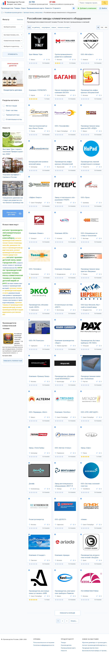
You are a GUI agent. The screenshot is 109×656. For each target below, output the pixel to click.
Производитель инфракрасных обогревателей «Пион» (64, 163)
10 (49, 59)
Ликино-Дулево (62, 346)
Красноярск (35, 274)
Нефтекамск (35, 310)
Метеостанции (11, 106)
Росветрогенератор (36, 519)
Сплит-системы (11, 110)
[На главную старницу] (2, 12)
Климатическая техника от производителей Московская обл (12, 265)
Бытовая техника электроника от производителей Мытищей (12, 286)
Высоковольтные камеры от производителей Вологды (95, 650)
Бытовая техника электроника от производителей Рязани (12, 300)
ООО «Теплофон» (35, 269)
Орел (84, 560)
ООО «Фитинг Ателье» (63, 448)
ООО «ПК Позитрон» (36, 341)
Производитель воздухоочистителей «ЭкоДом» (90, 556)
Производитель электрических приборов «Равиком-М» (65, 592)
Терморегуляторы (12, 115)
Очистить (20, 19)
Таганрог (34, 238)
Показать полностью (13, 361)
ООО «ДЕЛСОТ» (60, 519)
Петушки (86, 346)
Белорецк (34, 167)
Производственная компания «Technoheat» (91, 377)
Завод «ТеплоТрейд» (36, 448)
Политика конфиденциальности (43, 645)
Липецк (59, 489)
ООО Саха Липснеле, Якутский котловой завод (90, 306)
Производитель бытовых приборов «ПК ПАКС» (90, 342)
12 (75, 59)
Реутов (85, 381)
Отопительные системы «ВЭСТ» (64, 306)
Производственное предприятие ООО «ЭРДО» (90, 127)
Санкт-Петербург (62, 131)
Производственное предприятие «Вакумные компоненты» (90, 270)
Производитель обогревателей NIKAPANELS (65, 377)
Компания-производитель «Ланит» (64, 342)
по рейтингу (36, 27)
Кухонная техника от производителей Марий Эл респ (12, 290)
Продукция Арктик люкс (90, 648)
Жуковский (60, 167)
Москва (59, 59)
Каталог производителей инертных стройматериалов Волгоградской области (95, 645)
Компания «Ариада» (62, 555)
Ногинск (59, 238)
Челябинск (86, 489)
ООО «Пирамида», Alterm (38, 412)
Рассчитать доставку (11, 213)
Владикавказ (61, 274)
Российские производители (13, 12)
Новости (48, 8)
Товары (17, 8)
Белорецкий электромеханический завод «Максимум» (39, 163)
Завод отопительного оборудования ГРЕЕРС (65, 199)
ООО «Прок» (85, 197)
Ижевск (85, 59)
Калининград (35, 489)
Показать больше (67, 613)
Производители (7, 8)
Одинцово (34, 346)
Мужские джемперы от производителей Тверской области (95, 642)
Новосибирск (61, 95)
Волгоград (60, 310)
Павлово (34, 560)
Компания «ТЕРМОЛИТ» (38, 90)
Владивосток (87, 310)
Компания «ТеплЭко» (63, 412)
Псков (33, 131)
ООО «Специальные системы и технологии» (89, 234)
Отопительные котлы (14, 119)
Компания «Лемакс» (36, 233)
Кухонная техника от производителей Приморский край (12, 305)
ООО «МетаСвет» (87, 54)
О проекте (57, 8)
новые (54, 27)
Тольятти (86, 167)
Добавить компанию (88, 8)
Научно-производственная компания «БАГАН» (65, 91)
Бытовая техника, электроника (33, 12)
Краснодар (60, 381)
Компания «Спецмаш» (63, 269)
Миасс (33, 59)
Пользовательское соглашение (43, 642)
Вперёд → (74, 621)
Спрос (23, 8)
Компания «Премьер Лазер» (39, 376)
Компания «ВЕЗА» (61, 233)
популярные (46, 27)
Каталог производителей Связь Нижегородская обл (12, 260)
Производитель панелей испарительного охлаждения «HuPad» (90, 163)
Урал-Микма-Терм (35, 54)
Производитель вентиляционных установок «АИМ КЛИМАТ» (39, 592)
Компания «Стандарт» (37, 555)
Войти (104, 8)
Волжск (85, 95)
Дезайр (31, 484)
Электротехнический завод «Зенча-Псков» (38, 127)
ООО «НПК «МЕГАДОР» (89, 412)
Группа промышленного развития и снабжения (63, 55)
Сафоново (60, 524)
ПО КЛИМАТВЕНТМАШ (89, 591)
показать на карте (64, 27)
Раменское (60, 453)
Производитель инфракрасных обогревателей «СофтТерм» (90, 91)
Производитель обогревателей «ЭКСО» (39, 306)
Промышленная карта (35, 8)
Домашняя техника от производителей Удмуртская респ (12, 247)
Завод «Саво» (86, 448)
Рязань (85, 274)
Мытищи (85, 238)
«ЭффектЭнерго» (35, 197)
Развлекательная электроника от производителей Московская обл (12, 295)
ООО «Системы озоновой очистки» (90, 485)
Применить (13, 54)
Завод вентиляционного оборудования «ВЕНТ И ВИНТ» (64, 485)
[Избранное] (74, 8)
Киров (33, 95)
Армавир (86, 202)
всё (29, 27)
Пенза (85, 453)
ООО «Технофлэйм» (62, 126)
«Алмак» (84, 519)
